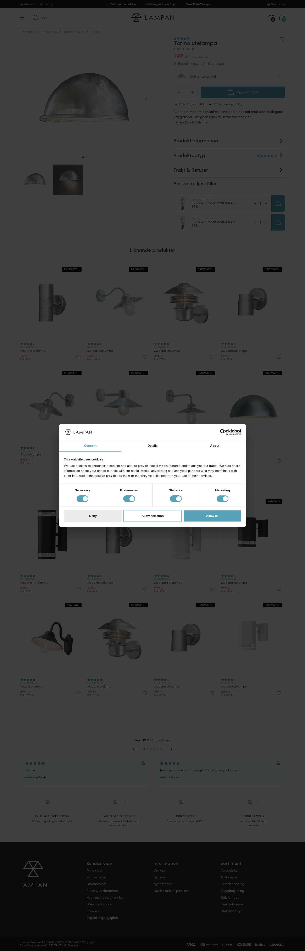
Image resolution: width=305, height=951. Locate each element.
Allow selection (153, 516)
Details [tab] (153, 446)
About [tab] (214, 446)
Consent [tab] (90, 446)
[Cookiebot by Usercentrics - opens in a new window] (223, 432)
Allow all (212, 516)
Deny (93, 516)
